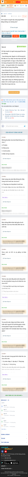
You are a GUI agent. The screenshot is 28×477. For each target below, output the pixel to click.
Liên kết (3, 466)
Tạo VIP (18, 1)
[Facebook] (2, 451)
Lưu (25, 16)
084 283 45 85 (8, 458)
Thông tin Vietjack (6, 468)
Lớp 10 (5, 13)
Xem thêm (4, 429)
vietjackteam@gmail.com (10, 460)
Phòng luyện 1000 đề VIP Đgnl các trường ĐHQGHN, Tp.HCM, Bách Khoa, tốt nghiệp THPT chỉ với (15, 116)
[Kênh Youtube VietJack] (5, 451)
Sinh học (10, 13)
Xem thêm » (5, 197)
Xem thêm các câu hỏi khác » (14, 395)
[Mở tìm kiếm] (14, 2)
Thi (16, 36)
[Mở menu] (5, 2)
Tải (24, 36)
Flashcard (7, 36)
